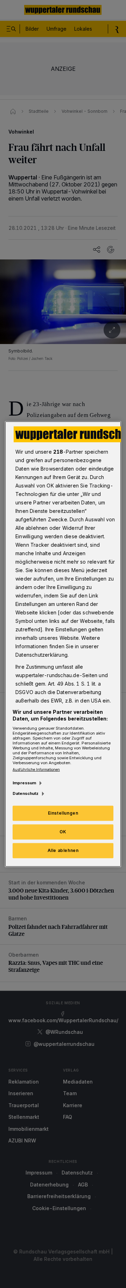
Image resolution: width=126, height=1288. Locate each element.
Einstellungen (63, 813)
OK (62, 831)
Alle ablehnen (63, 850)
